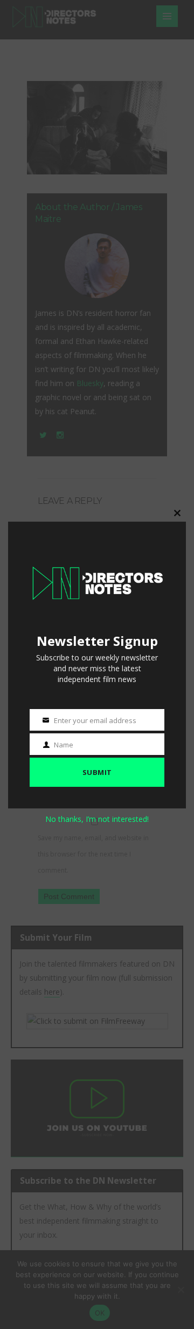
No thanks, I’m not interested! (97, 819)
